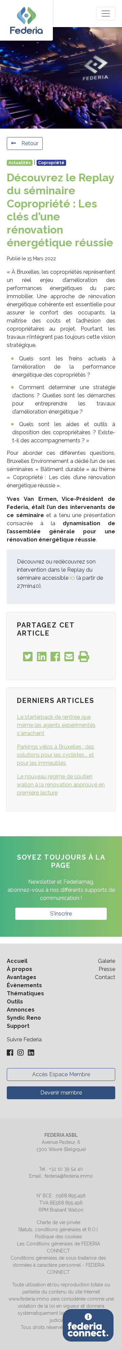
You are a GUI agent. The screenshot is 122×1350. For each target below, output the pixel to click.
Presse (107, 969)
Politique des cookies (58, 1236)
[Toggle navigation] (105, 13)
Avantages (21, 977)
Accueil (17, 961)
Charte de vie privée (58, 1222)
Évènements (24, 985)
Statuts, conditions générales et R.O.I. (58, 1229)
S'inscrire (61, 913)
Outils (15, 1001)
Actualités (19, 162)
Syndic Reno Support (24, 1022)
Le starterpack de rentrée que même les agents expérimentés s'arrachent (56, 725)
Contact (105, 977)
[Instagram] (21, 1053)
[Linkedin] (31, 1053)
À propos (19, 969)
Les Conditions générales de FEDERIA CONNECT (58, 1247)
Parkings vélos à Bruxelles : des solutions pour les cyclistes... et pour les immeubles (55, 755)
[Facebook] (11, 1053)
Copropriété (51, 162)
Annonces (21, 1009)
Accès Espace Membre (61, 1074)
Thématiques (25, 993)
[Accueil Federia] (26, 20)
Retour (29, 143)
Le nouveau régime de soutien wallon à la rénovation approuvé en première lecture (61, 784)
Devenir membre (61, 1092)
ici (72, 578)
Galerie (106, 961)
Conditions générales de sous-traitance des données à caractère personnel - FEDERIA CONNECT (58, 1265)
